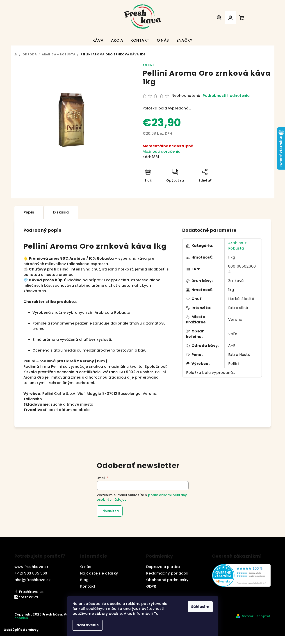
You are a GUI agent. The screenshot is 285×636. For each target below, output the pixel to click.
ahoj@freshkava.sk (32, 579)
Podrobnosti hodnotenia (226, 95)
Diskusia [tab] (61, 212)
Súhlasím (200, 606)
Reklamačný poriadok (167, 573)
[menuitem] (98, 40)
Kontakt (88, 586)
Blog (84, 579)
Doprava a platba (163, 566)
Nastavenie (87, 625)
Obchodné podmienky (167, 579)
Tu (156, 613)
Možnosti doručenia (162, 151)
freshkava (28, 597)
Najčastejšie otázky (99, 573)
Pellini (148, 65)
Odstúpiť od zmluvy (21, 629)
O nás (85, 566)
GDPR (151, 586)
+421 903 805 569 (30, 573)
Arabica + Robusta (237, 245)
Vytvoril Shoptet (256, 616)
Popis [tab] (28, 212)
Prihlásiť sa (109, 511)
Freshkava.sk (31, 591)
